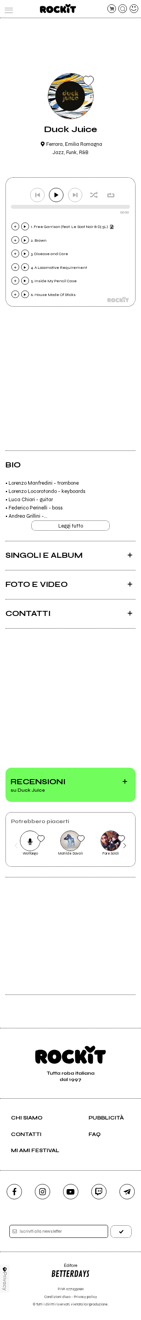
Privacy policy (85, 1297)
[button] (16, 846)
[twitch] (99, 1191)
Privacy (5, 1281)
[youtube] (70, 1191)
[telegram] (127, 1191)
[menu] (7, 8)
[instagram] (42, 1191)
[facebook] (14, 1191)
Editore (64, 1268)
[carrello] (111, 8)
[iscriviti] (121, 1231)
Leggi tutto (70, 526)
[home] (58, 8)
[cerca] (122, 8)
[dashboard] (134, 8)
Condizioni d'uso (57, 1297)
